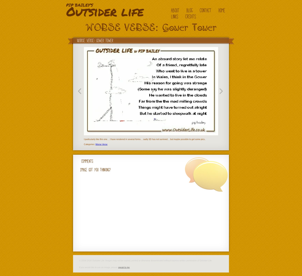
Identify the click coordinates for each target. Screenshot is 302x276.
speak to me (124, 267)
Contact (205, 10)
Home (222, 10)
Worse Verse (101, 144)
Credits (190, 16)
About (175, 10)
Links (174, 16)
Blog (190, 10)
